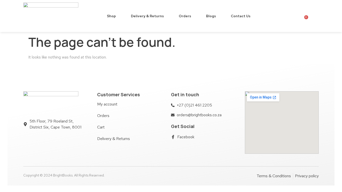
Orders (185, 16)
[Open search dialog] (315, 16)
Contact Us (240, 16)
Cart (101, 127)
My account (107, 104)
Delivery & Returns (147, 16)
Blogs (211, 16)
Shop (111, 16)
